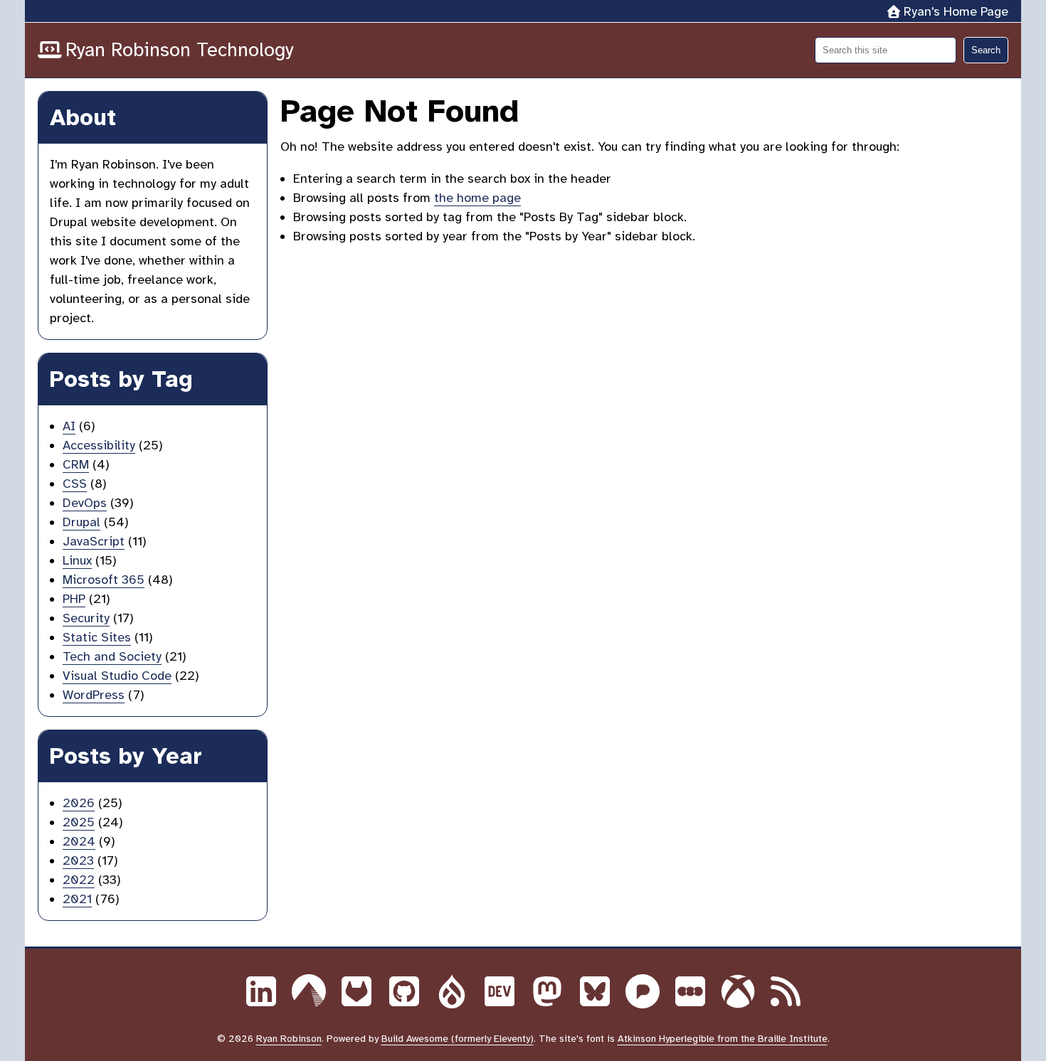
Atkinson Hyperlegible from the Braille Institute (723, 1039)
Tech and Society (112, 656)
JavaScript (94, 541)
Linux (77, 560)
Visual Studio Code (117, 675)
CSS (75, 483)
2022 (79, 879)
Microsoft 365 (103, 579)
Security (86, 618)
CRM (76, 464)
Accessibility (99, 445)
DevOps (85, 503)
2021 (77, 899)
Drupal (81, 522)
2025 (79, 822)
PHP (74, 599)
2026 (79, 803)
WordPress (94, 695)
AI (69, 426)
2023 (78, 860)
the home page (477, 198)
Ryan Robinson (289, 1039)
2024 (79, 841)
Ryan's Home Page (956, 11)
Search (985, 50)
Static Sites (97, 637)
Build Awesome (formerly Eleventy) (457, 1039)
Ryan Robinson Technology (179, 50)
